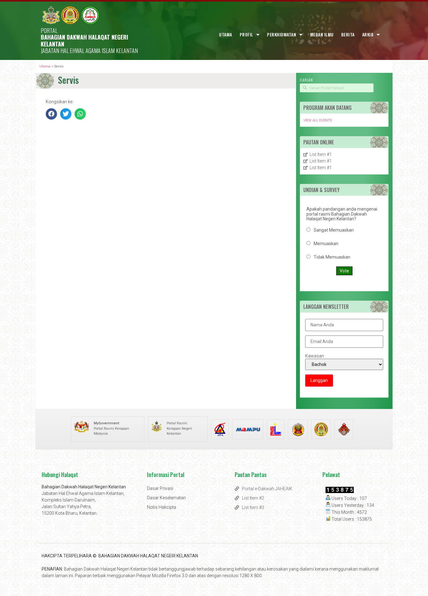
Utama (225, 34)
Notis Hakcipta (161, 507)
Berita (348, 34)
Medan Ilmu (322, 34)
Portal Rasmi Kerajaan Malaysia (111, 428)
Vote (344, 270)
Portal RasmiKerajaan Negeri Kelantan (179, 428)
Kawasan (314, 356)
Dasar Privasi (160, 488)
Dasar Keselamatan (166, 497)
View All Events (317, 120)
